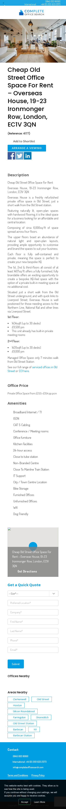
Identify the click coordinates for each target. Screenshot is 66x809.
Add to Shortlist (24, 141)
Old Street (43, 699)
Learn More (39, 801)
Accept (24, 801)
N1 (35, 729)
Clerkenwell (19, 699)
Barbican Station (22, 735)
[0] (6, 4)
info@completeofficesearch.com (28, 767)
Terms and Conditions (18, 775)
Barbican (18, 729)
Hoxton (17, 705)
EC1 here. (24, 371)
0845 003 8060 (52, 1)
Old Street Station (23, 723)
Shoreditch (42, 717)
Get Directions (27, 571)
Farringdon (19, 717)
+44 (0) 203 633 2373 (50, 4)
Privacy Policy (38, 775)
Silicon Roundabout (24, 711)
